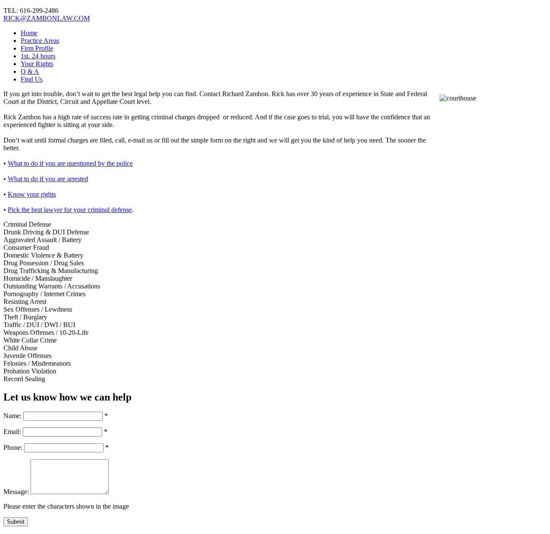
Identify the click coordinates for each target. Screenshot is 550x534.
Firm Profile (37, 48)
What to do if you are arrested (48, 178)
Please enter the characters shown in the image (66, 506)
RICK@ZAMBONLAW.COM (46, 18)
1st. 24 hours (38, 56)
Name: (12, 415)
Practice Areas (40, 40)
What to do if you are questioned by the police (70, 163)
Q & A (30, 71)
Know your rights (32, 194)
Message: (16, 491)
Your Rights (37, 63)
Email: (12, 431)
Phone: (12, 447)
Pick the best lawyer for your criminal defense (70, 209)
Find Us (32, 79)
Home (29, 32)
